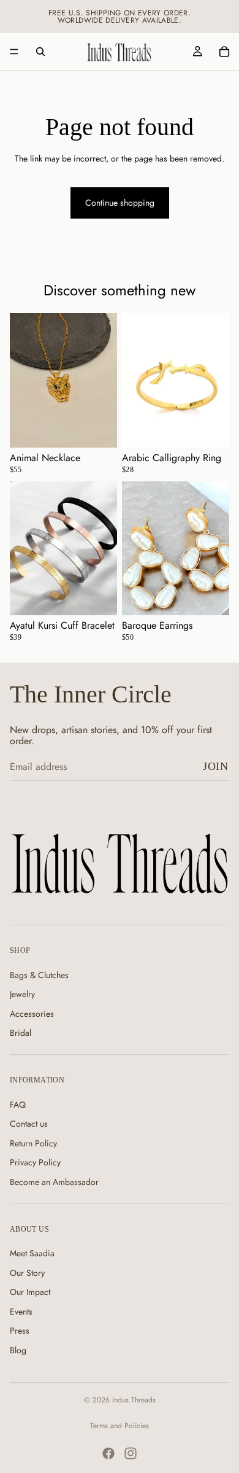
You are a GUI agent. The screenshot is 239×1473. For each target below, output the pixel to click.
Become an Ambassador (54, 1181)
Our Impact (30, 1292)
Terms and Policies (119, 1425)
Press (19, 1330)
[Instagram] (130, 1453)
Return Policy (33, 1143)
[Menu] (14, 51)
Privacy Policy (35, 1162)
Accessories (32, 1013)
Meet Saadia (32, 1253)
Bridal (20, 1033)
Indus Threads (134, 1399)
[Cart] (224, 51)
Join (215, 766)
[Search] (40, 51)
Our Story (27, 1272)
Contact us (29, 1123)
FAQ (18, 1104)
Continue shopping (119, 202)
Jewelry (22, 994)
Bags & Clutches (39, 974)
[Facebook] (108, 1453)
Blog (18, 1350)
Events (21, 1311)
